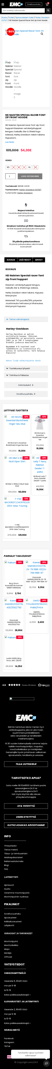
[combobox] (23, 10)
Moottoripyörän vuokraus (16, 896)
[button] (2, 4)
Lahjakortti (9, 925)
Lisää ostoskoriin (30, 176)
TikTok (7, 1046)
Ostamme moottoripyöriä (16, 892)
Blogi (6, 865)
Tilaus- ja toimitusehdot (15, 853)
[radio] (8, 167)
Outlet (11, 17)
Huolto (7, 889)
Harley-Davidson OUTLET (30, 189)
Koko (9, 160)
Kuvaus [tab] (11, 259)
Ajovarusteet (10, 917)
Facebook (9, 1038)
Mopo (7, 949)
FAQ (6, 869)
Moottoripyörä (11, 941)
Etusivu (4, 17)
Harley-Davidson (25, 193)
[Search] (48, 10)
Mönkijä (7, 953)
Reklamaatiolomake (13, 861)
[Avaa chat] (46, 1063)
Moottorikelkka (11, 945)
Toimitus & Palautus (19, 375)
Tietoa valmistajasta (19, 319)
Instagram (9, 1042)
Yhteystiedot (10, 845)
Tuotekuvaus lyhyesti (19, 368)
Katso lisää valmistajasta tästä (23, 361)
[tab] (39, 259)
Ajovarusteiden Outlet (25, 17)
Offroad (8, 957)
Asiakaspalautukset (13, 857)
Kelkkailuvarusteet (13, 921)
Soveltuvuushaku (12, 913)
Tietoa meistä (11, 849)
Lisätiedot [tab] (25, 259)
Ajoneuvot (9, 885)
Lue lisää (9, 142)
